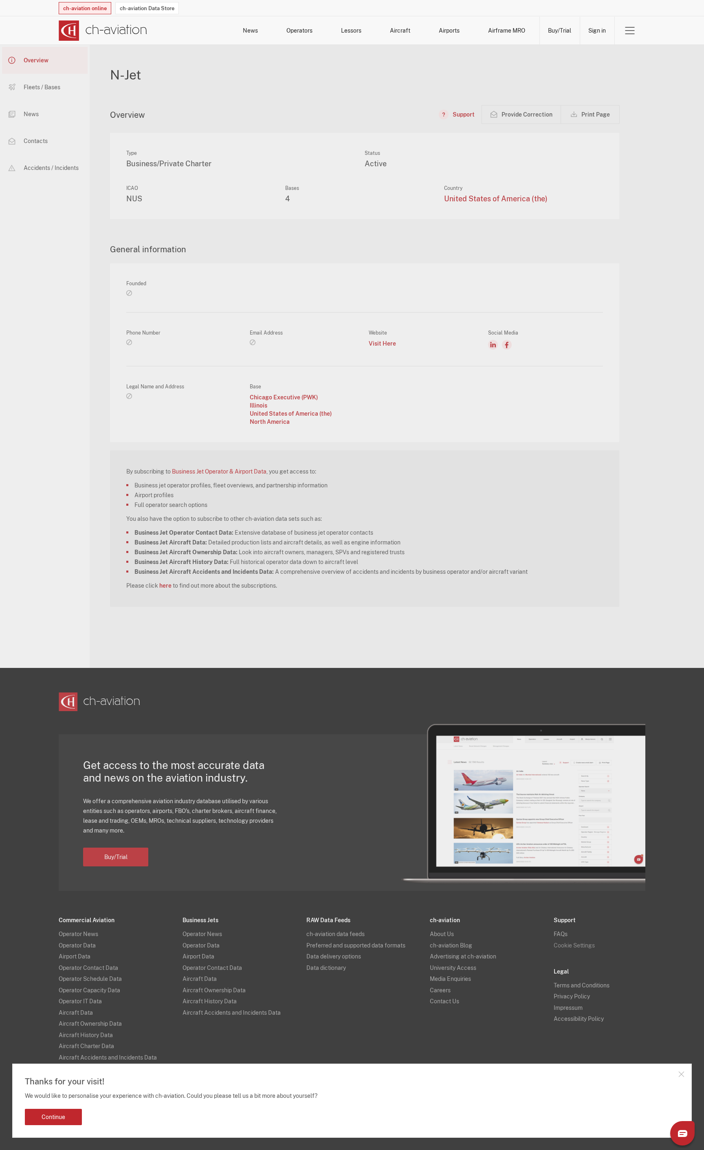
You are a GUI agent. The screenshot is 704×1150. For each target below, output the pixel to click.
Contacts (36, 141)
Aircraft (400, 30)
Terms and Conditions (581, 985)
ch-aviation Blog (451, 945)
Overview (36, 60)
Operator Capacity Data (89, 990)
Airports (449, 30)
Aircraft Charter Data (86, 1046)
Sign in (597, 30)
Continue (53, 1117)
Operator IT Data (80, 1001)
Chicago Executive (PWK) (284, 397)
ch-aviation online (85, 8)
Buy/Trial (559, 30)
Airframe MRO (506, 30)
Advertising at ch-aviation (463, 956)
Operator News (78, 934)
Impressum (568, 1008)
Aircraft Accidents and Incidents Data (108, 1057)
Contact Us (444, 1001)
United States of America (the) (496, 198)
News (250, 30)
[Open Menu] (629, 30)
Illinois (258, 405)
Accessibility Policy (579, 1019)
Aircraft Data (76, 1012)
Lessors (351, 30)
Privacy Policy (572, 996)
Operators (299, 30)
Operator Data (77, 945)
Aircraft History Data (86, 1035)
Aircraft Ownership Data (90, 1023)
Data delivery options (333, 956)
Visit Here (382, 343)
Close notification (681, 1074)
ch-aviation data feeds (335, 934)
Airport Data (74, 956)
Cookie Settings (574, 945)
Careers (440, 990)
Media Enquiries (450, 979)
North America (270, 422)
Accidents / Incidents (51, 168)
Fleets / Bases (42, 87)
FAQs (561, 934)
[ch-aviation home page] (103, 30)
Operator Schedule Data (90, 979)
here (165, 585)
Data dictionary (326, 968)
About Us (442, 934)
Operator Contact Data (88, 968)
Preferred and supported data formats (355, 945)
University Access (453, 968)
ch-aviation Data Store (147, 8)
